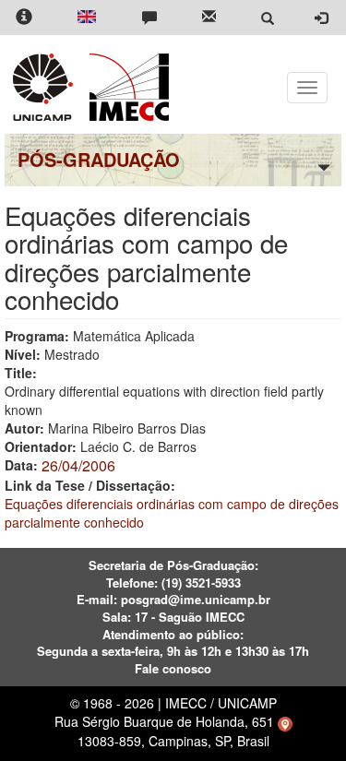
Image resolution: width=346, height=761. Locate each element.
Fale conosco (173, 668)
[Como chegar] (285, 721)
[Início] (126, 87)
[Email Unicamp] (209, 18)
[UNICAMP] (46, 87)
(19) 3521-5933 (201, 582)
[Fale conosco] (149, 18)
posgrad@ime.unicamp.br (195, 599)
